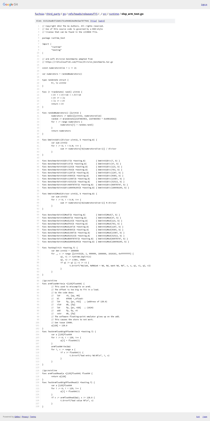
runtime (114, 14)
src (105, 14)
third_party (53, 14)
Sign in (204, 4)
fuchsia (39, 14)
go (64, 14)
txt (198, 416)
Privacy (25, 416)
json (205, 416)
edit (101, 21)
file (93, 21)
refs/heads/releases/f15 (82, 14)
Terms (33, 416)
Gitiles (17, 416)
